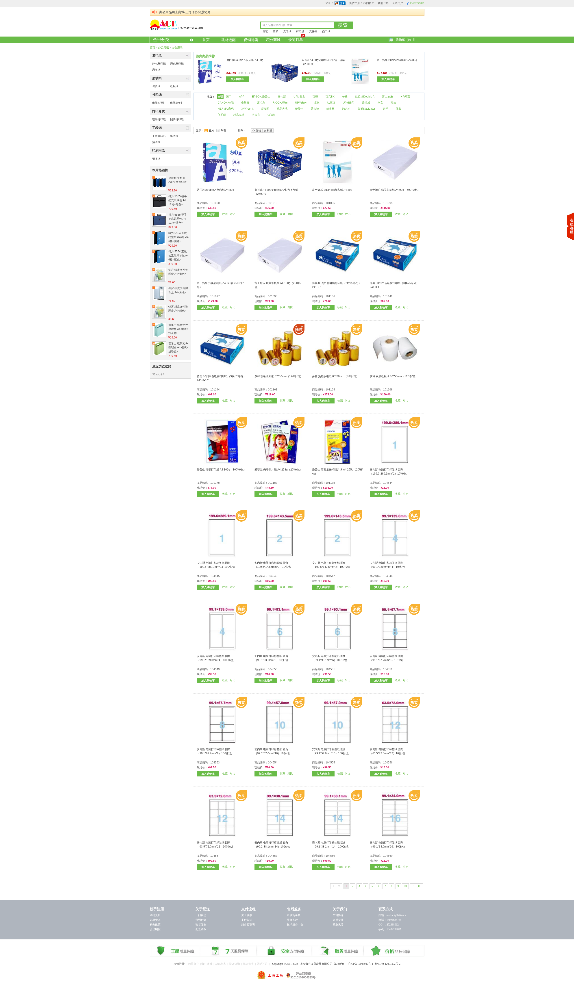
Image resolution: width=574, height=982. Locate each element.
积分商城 (273, 40)
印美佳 (299, 108)
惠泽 (385, 108)
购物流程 (155, 915)
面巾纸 (326, 31)
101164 (330, 389)
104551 (330, 669)
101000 (215, 203)
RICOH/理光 (280, 102)
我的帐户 (368, 3)
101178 (215, 482)
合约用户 (397, 3)
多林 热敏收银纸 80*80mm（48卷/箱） (335, 376)
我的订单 (383, 3)
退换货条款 (293, 915)
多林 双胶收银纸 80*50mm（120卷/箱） (394, 376)
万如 (393, 102)
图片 (211, 130)
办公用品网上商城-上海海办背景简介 (185, 12)
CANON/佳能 (226, 102)
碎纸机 (300, 31)
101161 (272, 389)
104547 (330, 576)
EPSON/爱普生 (261, 96)
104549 (215, 669)
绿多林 (330, 108)
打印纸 (157, 94)
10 (405, 886)
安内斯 (282, 96)
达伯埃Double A (364, 96)
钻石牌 (331, 102)
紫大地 (315, 108)
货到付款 (201, 919)
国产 (228, 96)
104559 (330, 855)
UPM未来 (301, 102)
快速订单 (296, 40)
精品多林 (238, 114)
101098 (272, 296)
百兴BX (330, 96)
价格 (258, 130)
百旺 (315, 96)
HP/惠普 (405, 96)
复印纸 (287, 31)
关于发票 (246, 915)
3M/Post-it (247, 108)
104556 (388, 762)
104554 (272, 762)
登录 (328, 3)
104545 (215, 576)
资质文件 (338, 919)
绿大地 (346, 108)
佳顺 (398, 108)
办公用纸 (163, 47)
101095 (388, 203)
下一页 (416, 886)
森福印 (271, 114)
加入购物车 (237, 79)
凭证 (265, 31)
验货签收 (201, 924)
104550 (272, 669)
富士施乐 (387, 96)
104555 (330, 762)
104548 (388, 576)
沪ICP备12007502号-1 (361, 963)
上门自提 (201, 915)
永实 (380, 102)
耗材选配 (228, 40)
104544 (388, 482)
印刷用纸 (158, 150)
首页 (206, 40)
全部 (220, 96)
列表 (223, 130)
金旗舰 (245, 102)
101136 (330, 296)
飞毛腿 (222, 114)
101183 (272, 482)
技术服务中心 (295, 924)
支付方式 (246, 919)
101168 (388, 389)
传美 (345, 96)
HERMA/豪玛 (226, 108)
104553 (215, 762)
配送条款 (201, 929)
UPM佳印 (348, 102)
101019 (272, 203)
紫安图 (265, 108)
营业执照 (338, 924)
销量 (269, 130)
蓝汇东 (261, 102)
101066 (330, 203)
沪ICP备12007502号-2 (387, 963)
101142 (388, 296)
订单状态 (155, 919)
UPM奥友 (299, 96)
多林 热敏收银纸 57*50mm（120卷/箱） (278, 376)
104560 (388, 855)
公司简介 (338, 915)
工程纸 (157, 128)
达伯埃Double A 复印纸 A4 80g (244, 60)
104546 (272, 576)
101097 (215, 296)
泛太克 (256, 114)
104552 (388, 669)
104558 (272, 855)
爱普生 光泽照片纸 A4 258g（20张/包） (278, 469)
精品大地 (282, 108)
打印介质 (158, 111)
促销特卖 (251, 40)
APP (241, 96)
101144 (215, 389)
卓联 (317, 102)
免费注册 (354, 3)
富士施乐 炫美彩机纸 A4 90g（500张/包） (395, 189)
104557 (215, 855)
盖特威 (366, 102)
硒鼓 (275, 31)
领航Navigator (366, 108)
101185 (330, 482)
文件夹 (313, 31)
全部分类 (161, 39)
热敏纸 (157, 78)
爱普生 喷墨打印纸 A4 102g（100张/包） (221, 469)
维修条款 (292, 919)
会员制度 (155, 929)
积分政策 (155, 924)
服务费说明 (248, 924)
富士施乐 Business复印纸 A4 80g (397, 60)
